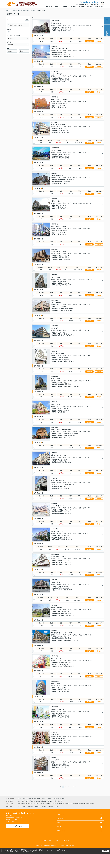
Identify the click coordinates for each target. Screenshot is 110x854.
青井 (65, 361)
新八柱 (59, 611)
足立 (51, 801)
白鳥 (37, 801)
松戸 (57, 332)
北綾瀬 (59, 357)
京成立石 (61, 285)
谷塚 (61, 54)
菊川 (60, 766)
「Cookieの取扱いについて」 (18, 851)
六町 (52, 806)
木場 (57, 207)
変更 (27, 19)
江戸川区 (54, 681)
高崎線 (53, 306)
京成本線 (54, 281)
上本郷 (56, 71)
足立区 (53, 20)
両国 (57, 767)
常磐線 (53, 332)
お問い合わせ (99, 6)
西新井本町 (25, 801)
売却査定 (66, 6)
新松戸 (60, 156)
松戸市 (53, 71)
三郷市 (53, 402)
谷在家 (65, 435)
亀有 (60, 359)
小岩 (57, 107)
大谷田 (47, 801)
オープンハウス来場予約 (53, 6)
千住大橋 (60, 715)
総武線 (53, 103)
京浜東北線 (55, 129)
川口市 (53, 122)
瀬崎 (56, 452)
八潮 (65, 484)
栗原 (56, 630)
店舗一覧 (74, 6)
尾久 (57, 306)
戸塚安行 (62, 539)
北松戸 (60, 78)
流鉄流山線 (55, 158)
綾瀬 (59, 31)
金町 (19, 801)
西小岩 (57, 681)
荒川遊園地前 (62, 308)
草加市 (53, 46)
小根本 (56, 325)
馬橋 (60, 80)
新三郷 (59, 408)
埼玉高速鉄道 (55, 537)
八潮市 (53, 478)
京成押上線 (55, 285)
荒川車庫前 (62, 310)
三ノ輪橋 (61, 662)
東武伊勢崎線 (55, 27)
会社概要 (89, 6)
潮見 (57, 205)
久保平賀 (57, 147)
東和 (56, 351)
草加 (61, 52)
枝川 (56, 198)
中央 (56, 478)
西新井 (56, 376)
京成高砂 (60, 283)
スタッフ (59, 822)
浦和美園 (62, 537)
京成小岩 (60, 689)
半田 (56, 402)
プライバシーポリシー (54, 840)
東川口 (56, 529)
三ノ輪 (59, 664)
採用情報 (82, 6)
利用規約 (44, 840)
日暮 (56, 605)
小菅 (61, 740)
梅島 (61, 511)
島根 (56, 503)
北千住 (58, 738)
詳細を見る (89, 41)
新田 (61, 183)
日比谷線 (54, 664)
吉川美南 (60, 410)
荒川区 (53, 300)
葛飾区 (53, 97)
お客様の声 (60, 818)
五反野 (62, 513)
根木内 (56, 249)
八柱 (62, 613)
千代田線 (54, 31)
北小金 (60, 154)
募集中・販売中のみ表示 (16, 25)
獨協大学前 (63, 56)
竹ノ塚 (62, 27)
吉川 (59, 412)
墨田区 (53, 757)
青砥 (59, 281)
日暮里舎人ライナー (57, 386)
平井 (57, 105)
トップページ (60, 814)
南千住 (56, 656)
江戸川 (59, 691)
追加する (99, 41)
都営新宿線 (55, 766)
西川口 (60, 129)
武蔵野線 (54, 408)
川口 (60, 132)
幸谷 (60, 158)
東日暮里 (41, 801)
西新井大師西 (67, 386)
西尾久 (56, 300)
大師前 (60, 383)
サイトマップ (66, 840)
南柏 (60, 257)
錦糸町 (58, 764)
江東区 (53, 198)
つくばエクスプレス (57, 361)
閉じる (105, 851)
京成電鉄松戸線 (56, 81)
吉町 (56, 46)
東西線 (53, 207)
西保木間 (57, 20)
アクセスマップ (61, 831)
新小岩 (56, 97)
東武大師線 (55, 383)
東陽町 (58, 208)
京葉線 (53, 205)
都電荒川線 (55, 308)
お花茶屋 (57, 554)
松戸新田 (63, 335)
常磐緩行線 (55, 78)
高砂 (56, 274)
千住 (56, 732)
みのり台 (63, 615)
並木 (56, 122)
